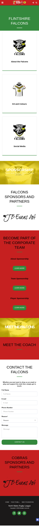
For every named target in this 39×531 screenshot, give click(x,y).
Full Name (5, 390)
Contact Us (19, 442)
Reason (4, 416)
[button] (2, 3)
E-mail (4, 399)
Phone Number (7, 407)
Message (5, 425)
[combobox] (19, 420)
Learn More (19, 268)
